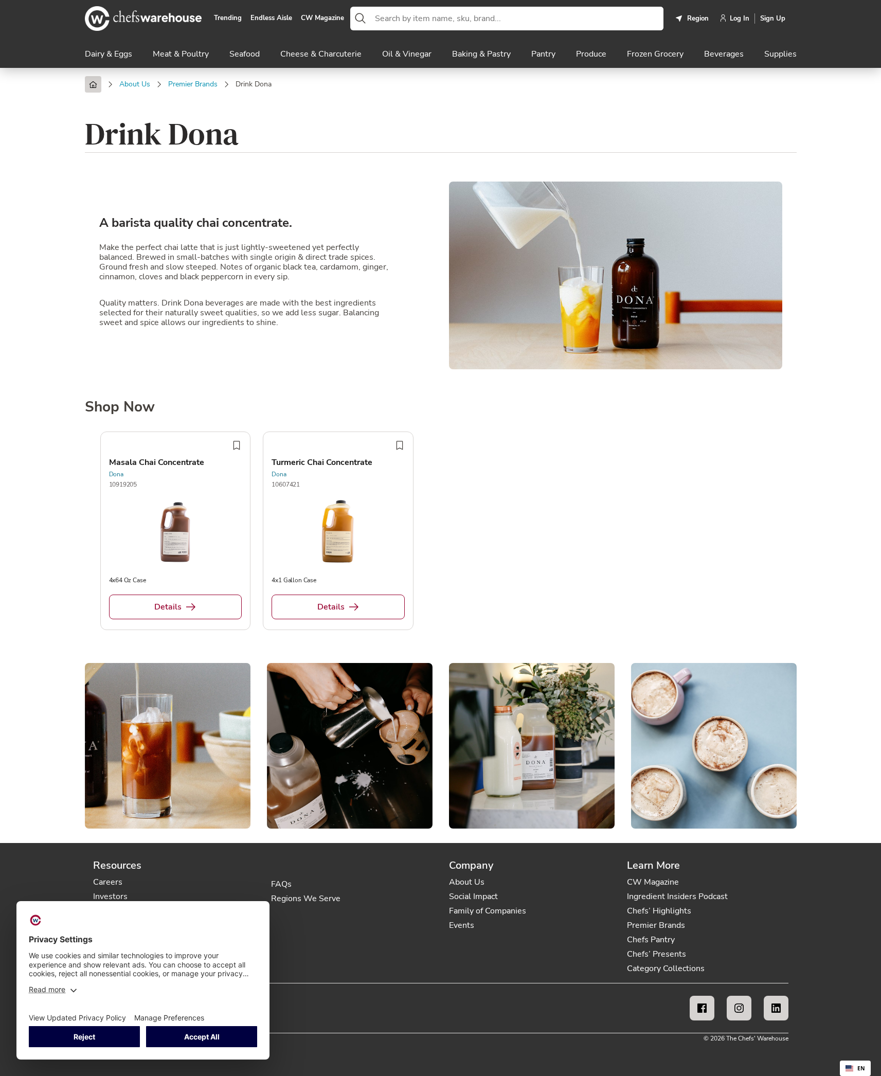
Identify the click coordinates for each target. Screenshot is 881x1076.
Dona (116, 474)
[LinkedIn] (776, 1008)
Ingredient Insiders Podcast (677, 896)
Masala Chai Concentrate (156, 462)
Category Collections (666, 968)
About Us (466, 882)
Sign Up (772, 18)
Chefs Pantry (651, 940)
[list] (440, 533)
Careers (107, 882)
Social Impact (473, 896)
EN (861, 1068)
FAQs (281, 884)
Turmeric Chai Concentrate (322, 462)
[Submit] (360, 18)
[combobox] (517, 18)
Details (168, 607)
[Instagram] (739, 1008)
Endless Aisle (271, 18)
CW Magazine (322, 18)
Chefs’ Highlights (659, 911)
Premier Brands (656, 925)
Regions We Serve (305, 898)
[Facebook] (702, 1008)
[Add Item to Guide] (236, 445)
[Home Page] (93, 84)
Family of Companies (487, 911)
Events (461, 925)
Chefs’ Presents (656, 954)
